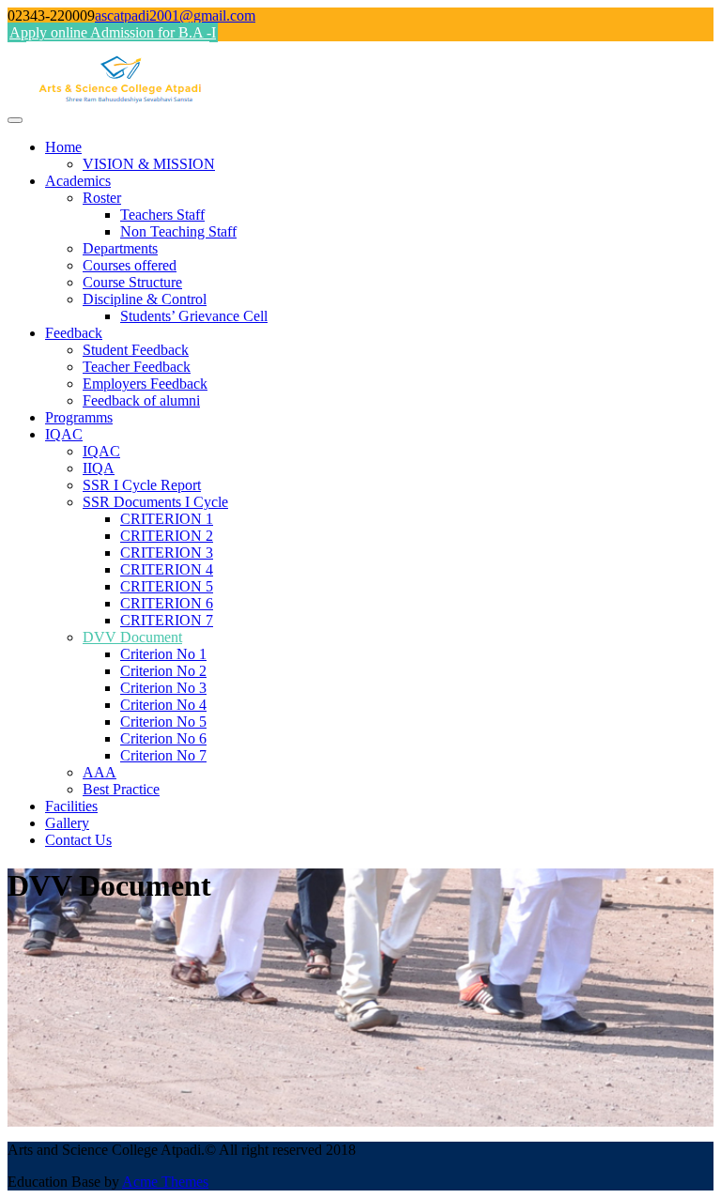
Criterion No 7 (163, 755)
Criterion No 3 (163, 688)
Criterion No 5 (163, 722)
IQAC (64, 434)
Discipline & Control (145, 299)
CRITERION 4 (166, 569)
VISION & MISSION (149, 164)
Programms (79, 417)
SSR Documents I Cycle (155, 502)
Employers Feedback (145, 384)
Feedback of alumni (141, 400)
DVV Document (132, 637)
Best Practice (121, 789)
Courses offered (129, 265)
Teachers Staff (162, 215)
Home (63, 147)
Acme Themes (165, 1182)
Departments (120, 248)
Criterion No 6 (163, 738)
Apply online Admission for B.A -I (112, 32)
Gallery (67, 823)
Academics (78, 181)
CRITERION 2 (166, 536)
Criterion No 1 (163, 654)
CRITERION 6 (166, 603)
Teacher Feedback (137, 367)
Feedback (73, 333)
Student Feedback (136, 350)
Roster (102, 198)
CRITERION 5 (166, 586)
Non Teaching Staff (178, 231)
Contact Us (78, 840)
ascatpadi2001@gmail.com (175, 15)
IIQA (99, 468)
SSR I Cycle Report (142, 485)
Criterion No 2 (163, 671)
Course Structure (132, 282)
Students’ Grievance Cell (194, 316)
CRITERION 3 (166, 553)
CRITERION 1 (166, 519)
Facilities (71, 806)
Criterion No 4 (163, 705)
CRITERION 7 (166, 620)
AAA (99, 772)
